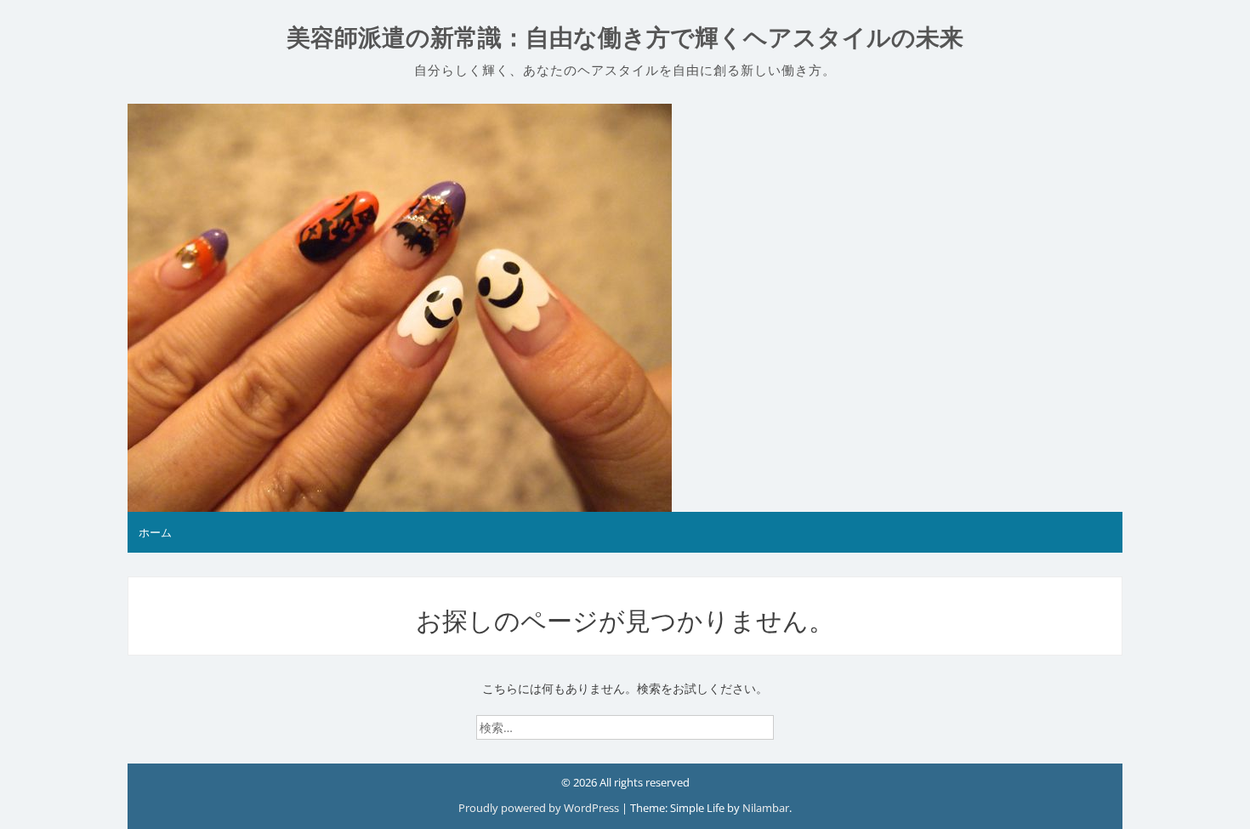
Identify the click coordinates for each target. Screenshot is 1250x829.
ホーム (155, 532)
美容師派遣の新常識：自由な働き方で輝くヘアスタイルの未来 (625, 38)
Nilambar (765, 807)
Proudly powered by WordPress (540, 807)
